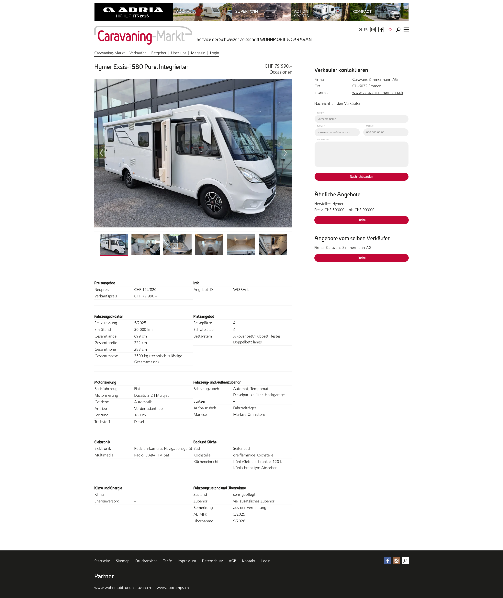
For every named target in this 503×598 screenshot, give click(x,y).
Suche (362, 220)
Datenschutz (212, 560)
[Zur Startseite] (143, 35)
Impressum (187, 560)
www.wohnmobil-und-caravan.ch (122, 587)
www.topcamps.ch (173, 587)
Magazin (198, 53)
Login (214, 53)
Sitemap (122, 560)
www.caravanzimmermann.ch (377, 92)
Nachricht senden (361, 176)
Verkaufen (138, 53)
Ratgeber (158, 53)
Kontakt (248, 560)
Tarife (167, 560)
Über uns (178, 53)
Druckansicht (146, 560)
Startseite (102, 560)
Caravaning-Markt (109, 53)
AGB (232, 560)
